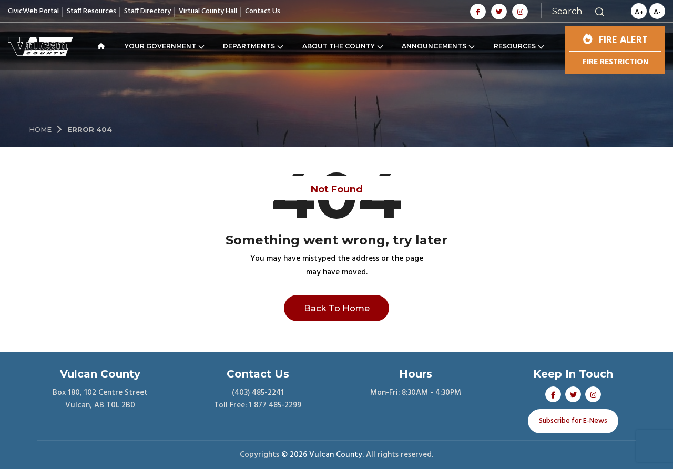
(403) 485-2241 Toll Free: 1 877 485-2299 (257, 399)
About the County (338, 46)
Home (40, 129)
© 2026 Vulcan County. (322, 454)
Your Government (160, 46)
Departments (249, 46)
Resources (515, 46)
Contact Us (262, 11)
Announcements (434, 46)
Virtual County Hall (208, 11)
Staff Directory (147, 11)
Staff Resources (91, 11)
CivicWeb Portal (33, 11)
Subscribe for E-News (573, 421)
